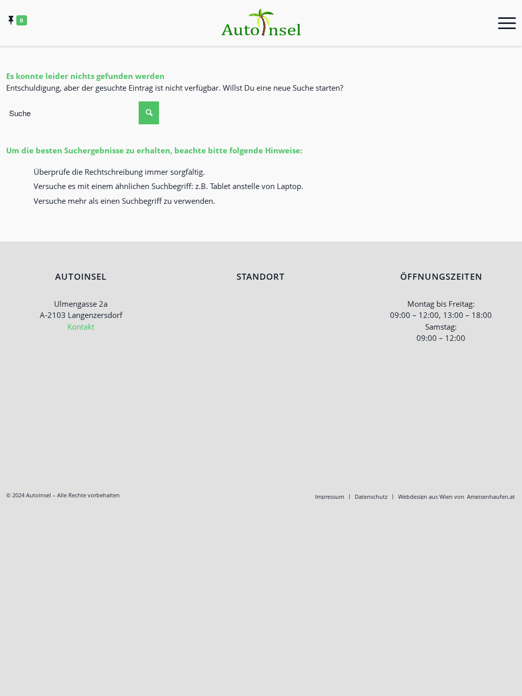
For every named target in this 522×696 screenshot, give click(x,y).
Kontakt (80, 327)
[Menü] (503, 23)
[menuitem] (329, 496)
